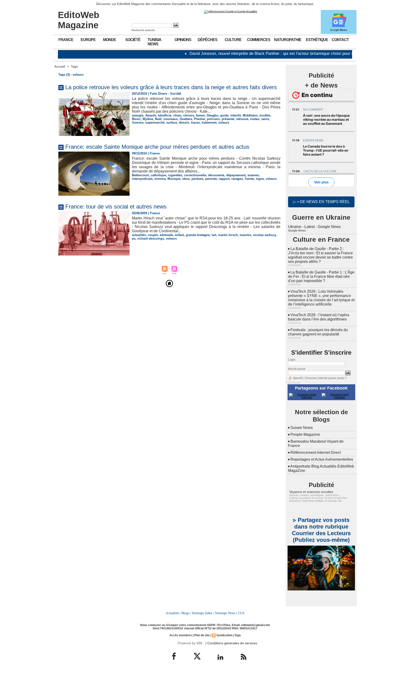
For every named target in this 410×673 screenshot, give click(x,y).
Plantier (199, 119)
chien (177, 115)
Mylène (148, 119)
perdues (197, 179)
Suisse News (301, 428)
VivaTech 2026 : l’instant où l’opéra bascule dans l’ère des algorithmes (318, 317)
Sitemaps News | (226, 613)
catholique (158, 175)
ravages (237, 179)
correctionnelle (195, 175)
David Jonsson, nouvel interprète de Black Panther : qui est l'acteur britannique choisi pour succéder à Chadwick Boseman (279, 53)
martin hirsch (228, 235)
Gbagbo (212, 115)
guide (224, 115)
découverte (216, 175)
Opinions (183, 40)
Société (132, 40)
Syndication (224, 635)
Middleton (250, 115)
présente (228, 119)
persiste (211, 179)
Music (136, 119)
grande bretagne (198, 235)
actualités (139, 235)
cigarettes (175, 175)
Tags (74, 66)
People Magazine (305, 434)
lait (214, 235)
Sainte (249, 179)
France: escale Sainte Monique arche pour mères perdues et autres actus (157, 147)
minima (160, 179)
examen (253, 175)
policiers (213, 119)
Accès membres (180, 635)
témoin (184, 122)
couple (153, 235)
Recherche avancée (143, 30)
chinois (188, 115)
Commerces (258, 40)
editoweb (166, 235)
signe (260, 179)
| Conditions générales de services (231, 643)
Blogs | (186, 613)
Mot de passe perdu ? (333, 378)
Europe (88, 40)
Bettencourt (140, 175)
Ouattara (186, 119)
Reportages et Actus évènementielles (321, 459)
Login (291, 359)
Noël (158, 119)
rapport (224, 179)
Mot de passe (296, 369)
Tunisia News (154, 42)
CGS (241, 613)
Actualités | (173, 613)
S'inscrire (311, 378)
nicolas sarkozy (264, 235)
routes (254, 119)
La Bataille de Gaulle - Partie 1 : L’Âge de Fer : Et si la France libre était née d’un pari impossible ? (321, 276)
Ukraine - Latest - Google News (314, 227)
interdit (235, 115)
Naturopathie (287, 40)
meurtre (245, 235)
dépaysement (236, 175)
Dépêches (207, 40)
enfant (179, 235)
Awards (150, 115)
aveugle (137, 115)
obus (186, 179)
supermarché (154, 122)
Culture (233, 40)
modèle (264, 115)
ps (133, 238)
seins (265, 119)
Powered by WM (190, 643)
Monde (109, 40)
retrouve (242, 119)
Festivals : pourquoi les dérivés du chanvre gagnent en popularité (318, 332)
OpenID (298, 378)
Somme (137, 122)
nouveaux (170, 119)
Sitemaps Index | (203, 613)
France (65, 40)
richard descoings (150, 238)
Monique (174, 179)
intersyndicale (142, 179)
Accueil (59, 66)
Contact (340, 40)
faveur (200, 115)
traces (195, 122)
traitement (209, 122)
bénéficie (164, 115)
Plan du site (202, 635)
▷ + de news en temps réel (321, 202)
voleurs (223, 122)
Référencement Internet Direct (315, 452)
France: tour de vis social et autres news (116, 206)
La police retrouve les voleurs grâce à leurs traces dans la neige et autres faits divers (171, 87)
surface (171, 122)
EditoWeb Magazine (78, 20)
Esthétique (317, 40)
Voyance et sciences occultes (311, 492)
